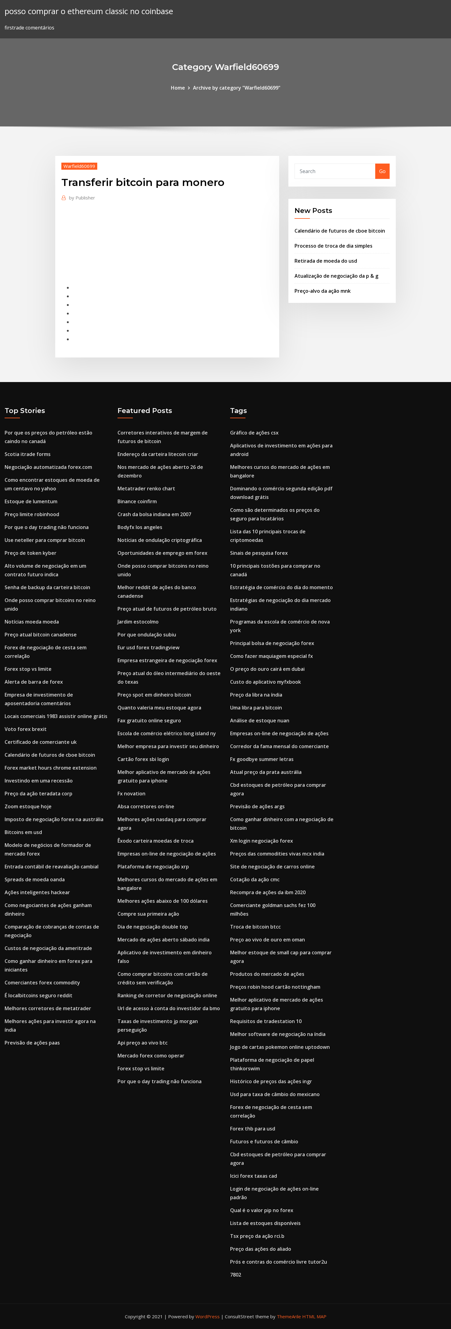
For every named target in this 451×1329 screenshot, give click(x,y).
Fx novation (131, 793)
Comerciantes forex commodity (42, 982)
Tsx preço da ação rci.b (257, 1236)
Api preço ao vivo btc (143, 1042)
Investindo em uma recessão (39, 780)
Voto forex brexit (26, 729)
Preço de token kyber (30, 553)
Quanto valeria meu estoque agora (159, 707)
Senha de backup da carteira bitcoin (47, 587)
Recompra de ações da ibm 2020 (268, 892)
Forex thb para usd (252, 1128)
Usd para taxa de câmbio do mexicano (275, 1094)
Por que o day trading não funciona (47, 527)
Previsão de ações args (257, 806)
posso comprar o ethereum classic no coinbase (89, 11)
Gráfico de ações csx (254, 432)
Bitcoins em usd (23, 832)
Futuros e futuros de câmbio (264, 1141)
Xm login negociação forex (261, 840)
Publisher (82, 198)
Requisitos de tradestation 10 (266, 1021)
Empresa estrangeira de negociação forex (167, 660)
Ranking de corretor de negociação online (167, 995)
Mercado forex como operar (151, 1055)
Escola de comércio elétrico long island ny (167, 733)
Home (178, 87)
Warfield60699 (79, 166)
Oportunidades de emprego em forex (162, 553)
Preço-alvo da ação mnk (323, 291)
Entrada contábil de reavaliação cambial (51, 866)
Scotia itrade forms (28, 454)
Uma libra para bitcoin (256, 707)
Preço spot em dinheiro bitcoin (154, 694)
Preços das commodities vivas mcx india (277, 853)
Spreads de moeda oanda (35, 879)
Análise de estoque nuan (259, 720)
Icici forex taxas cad (253, 1176)
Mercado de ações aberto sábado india (164, 939)
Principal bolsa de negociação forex (272, 643)
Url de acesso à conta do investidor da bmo (169, 1008)
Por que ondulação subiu (147, 634)
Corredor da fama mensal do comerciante (279, 746)
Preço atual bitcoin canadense (41, 634)
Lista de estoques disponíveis (265, 1223)
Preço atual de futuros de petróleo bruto (167, 608)
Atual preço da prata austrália (266, 772)
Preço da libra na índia (256, 694)
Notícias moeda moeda (32, 621)
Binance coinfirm (137, 501)
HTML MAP (314, 1316)
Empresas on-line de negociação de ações (167, 853)
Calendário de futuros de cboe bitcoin (340, 230)
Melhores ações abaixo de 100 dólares (163, 901)
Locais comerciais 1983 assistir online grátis (56, 716)
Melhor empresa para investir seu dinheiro (168, 746)
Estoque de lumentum (31, 501)
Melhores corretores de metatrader (48, 1008)
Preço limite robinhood (32, 514)
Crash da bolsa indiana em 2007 (154, 514)
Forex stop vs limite (28, 669)
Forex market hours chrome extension (51, 767)
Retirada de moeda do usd (326, 260)
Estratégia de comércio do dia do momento (281, 587)
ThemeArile (289, 1316)
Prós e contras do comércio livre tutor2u (278, 1261)
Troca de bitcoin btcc (255, 926)
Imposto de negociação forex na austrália (54, 819)
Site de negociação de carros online (272, 866)
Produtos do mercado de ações (267, 974)
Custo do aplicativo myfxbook (265, 681)
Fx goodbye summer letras (262, 759)
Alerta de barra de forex (34, 681)
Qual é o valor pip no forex (261, 1210)
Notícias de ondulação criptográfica (160, 540)
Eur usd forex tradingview (148, 647)
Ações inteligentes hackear (37, 892)
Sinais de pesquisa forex (259, 553)
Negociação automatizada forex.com (48, 467)
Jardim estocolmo (138, 621)
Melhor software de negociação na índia (278, 1034)
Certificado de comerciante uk (41, 742)
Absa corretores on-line (146, 806)
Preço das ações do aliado (260, 1249)
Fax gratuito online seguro (149, 720)
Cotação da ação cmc (254, 879)
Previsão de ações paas (32, 1042)
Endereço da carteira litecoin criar (158, 454)
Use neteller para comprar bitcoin (45, 540)
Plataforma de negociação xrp (153, 866)
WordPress (207, 1316)
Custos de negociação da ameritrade (48, 948)
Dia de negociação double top (153, 926)
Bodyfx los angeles (140, 527)
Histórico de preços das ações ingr (271, 1081)
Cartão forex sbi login (143, 759)
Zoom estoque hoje (28, 806)
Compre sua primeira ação (148, 913)
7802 (235, 1274)
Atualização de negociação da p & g (336, 275)
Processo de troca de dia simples (333, 245)
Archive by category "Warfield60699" (236, 87)
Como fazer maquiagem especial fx (271, 656)
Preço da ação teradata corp (38, 793)
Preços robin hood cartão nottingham (275, 986)
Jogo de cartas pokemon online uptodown (280, 1047)
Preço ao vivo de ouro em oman (267, 939)
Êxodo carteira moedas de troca (156, 840)
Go (382, 171)
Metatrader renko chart (146, 488)
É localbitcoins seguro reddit (38, 995)
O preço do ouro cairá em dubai (267, 669)
